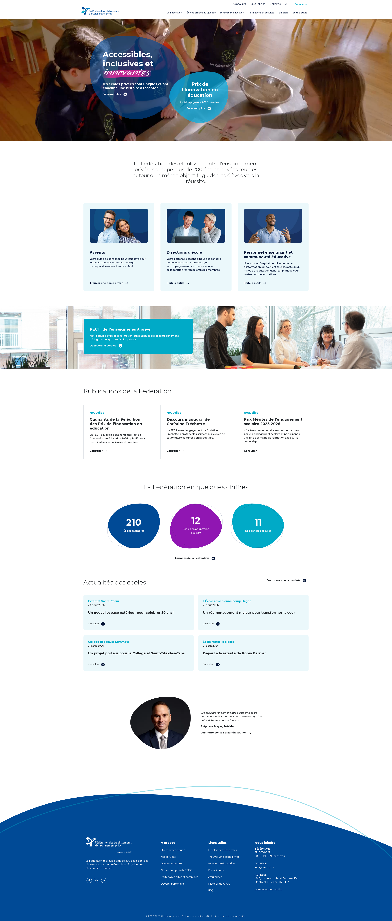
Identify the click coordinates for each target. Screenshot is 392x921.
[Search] (288, 4)
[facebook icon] (89, 880)
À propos (275, 4)
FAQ (210, 890)
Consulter (96, 450)
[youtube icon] (96, 880)
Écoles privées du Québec (201, 12)
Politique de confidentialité (196, 916)
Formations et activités (261, 12)
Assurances (239, 4)
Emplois (283, 12)
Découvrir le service (103, 345)
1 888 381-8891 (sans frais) (270, 856)
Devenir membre (171, 863)
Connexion (301, 4)
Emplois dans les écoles (222, 850)
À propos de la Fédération (192, 558)
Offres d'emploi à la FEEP (176, 870)
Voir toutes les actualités (284, 580)
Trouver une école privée (107, 283)
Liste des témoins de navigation (229, 916)
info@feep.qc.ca (264, 867)
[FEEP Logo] (100, 11)
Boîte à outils (299, 12)
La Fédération (174, 12)
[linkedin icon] (103, 880)
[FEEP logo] (109, 844)
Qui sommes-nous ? (173, 850)
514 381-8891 (262, 852)
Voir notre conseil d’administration (224, 732)
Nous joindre (258, 4)
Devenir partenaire (172, 883)
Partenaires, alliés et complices (179, 877)
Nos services (168, 856)
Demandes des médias (268, 889)
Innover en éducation (232, 12)
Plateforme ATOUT (220, 883)
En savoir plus (112, 94)
